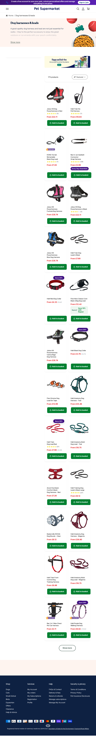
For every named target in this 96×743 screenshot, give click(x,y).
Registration (32, 699)
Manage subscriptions (57, 699)
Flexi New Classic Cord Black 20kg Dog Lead (79, 300)
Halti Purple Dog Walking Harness (77, 624)
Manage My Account (57, 703)
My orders (31, 693)
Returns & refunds (56, 696)
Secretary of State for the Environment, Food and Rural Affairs (69, 729)
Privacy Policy (75, 693)
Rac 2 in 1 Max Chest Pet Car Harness (54, 624)
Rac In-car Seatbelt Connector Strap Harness (77, 157)
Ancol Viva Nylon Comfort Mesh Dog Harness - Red (53, 490)
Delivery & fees (55, 693)
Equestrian (10, 703)
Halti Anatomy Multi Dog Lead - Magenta (78, 579)
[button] (7, 8)
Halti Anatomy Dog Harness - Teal (77, 399)
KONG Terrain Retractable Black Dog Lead (52, 157)
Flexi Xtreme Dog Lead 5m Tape (53, 399)
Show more (15, 42)
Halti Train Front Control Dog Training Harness (53, 580)
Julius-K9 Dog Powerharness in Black (79, 208)
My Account (32, 689)
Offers (8, 706)
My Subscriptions (34, 696)
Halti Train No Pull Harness (75, 110)
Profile (29, 703)
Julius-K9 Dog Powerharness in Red (54, 110)
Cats (8, 693)
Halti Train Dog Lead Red (52, 443)
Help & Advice (11, 712)
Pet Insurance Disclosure (80, 696)
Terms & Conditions (78, 689)
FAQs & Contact (55, 689)
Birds (8, 699)
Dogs (8, 689)
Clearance (10, 709)
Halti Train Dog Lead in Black (76, 254)
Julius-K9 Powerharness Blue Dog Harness (53, 255)
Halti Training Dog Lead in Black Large (77, 489)
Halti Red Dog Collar (54, 299)
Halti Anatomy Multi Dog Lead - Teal (78, 443)
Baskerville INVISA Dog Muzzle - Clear (54, 535)
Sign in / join (84, 2)
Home (10, 15)
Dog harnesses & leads (25, 15)
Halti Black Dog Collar (78, 350)
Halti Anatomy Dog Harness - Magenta (78, 535)
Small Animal (11, 696)
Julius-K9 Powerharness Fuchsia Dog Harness (54, 209)
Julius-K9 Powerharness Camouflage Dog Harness (52, 354)
